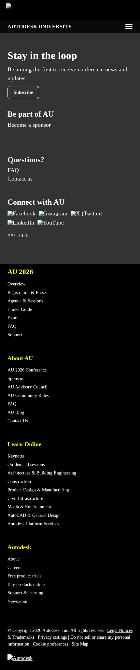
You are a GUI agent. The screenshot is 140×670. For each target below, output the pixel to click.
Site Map (80, 644)
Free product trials (24, 576)
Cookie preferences (50, 644)
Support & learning (25, 592)
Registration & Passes (27, 292)
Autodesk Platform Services (33, 523)
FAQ (13, 170)
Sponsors (15, 378)
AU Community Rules (28, 395)
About (13, 559)
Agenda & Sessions (25, 301)
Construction (19, 481)
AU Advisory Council (27, 387)
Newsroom (17, 601)
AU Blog (15, 412)
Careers (14, 567)
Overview (16, 284)
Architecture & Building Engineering (41, 473)
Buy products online (26, 584)
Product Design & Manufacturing (38, 490)
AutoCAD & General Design (34, 515)
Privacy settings (52, 637)
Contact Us (17, 420)
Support (14, 334)
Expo (12, 317)
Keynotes (15, 456)
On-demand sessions (26, 464)
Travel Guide (19, 309)
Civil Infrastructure (25, 498)
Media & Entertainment (29, 506)
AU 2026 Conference (27, 370)
